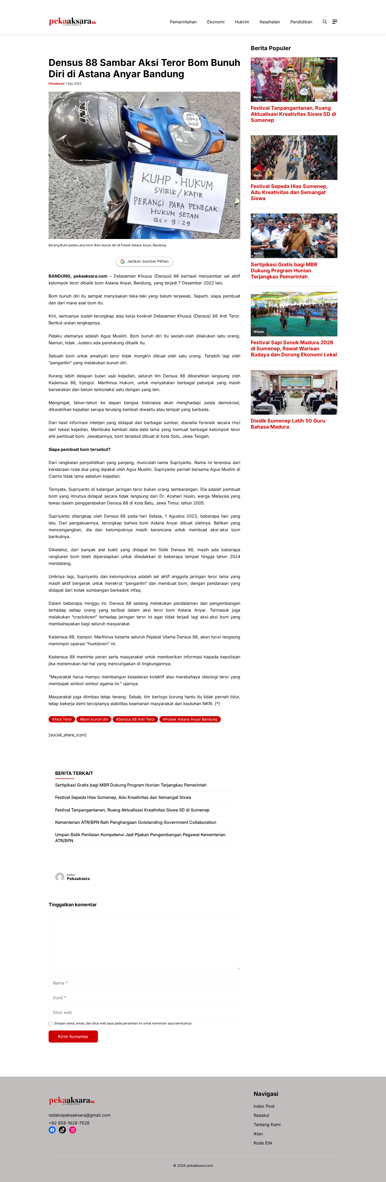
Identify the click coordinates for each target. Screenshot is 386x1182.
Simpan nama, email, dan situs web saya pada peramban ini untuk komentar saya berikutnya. (123, 1023)
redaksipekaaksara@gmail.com (80, 1115)
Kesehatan (193, 5)
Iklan (258, 1133)
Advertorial (77, 5)
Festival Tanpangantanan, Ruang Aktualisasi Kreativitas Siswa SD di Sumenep (132, 810)
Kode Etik (263, 1142)
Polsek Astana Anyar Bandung (191, 719)
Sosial (322, 5)
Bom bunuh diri (95, 719)
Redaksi (261, 1115)
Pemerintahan (267, 5)
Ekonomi (146, 5)
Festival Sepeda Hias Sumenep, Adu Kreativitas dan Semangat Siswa (123, 797)
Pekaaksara (56, 83)
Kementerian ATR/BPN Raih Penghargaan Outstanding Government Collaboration (135, 822)
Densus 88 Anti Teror (136, 719)
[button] (325, 21)
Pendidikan (298, 5)
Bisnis (101, 5)
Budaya (122, 5)
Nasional (220, 5)
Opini (241, 5)
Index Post (264, 1106)
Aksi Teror (63, 719)
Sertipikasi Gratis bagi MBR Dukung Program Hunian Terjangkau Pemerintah (131, 785)
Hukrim (169, 5)
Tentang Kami (267, 1124)
